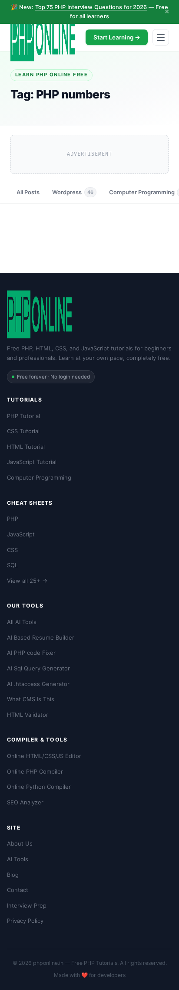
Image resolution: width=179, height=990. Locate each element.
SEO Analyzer (25, 802)
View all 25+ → (27, 580)
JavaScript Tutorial (31, 461)
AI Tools (17, 859)
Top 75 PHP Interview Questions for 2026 (91, 7)
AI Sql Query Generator (38, 668)
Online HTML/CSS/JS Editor (44, 755)
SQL (12, 565)
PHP (12, 518)
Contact (17, 889)
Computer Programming (39, 477)
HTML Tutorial (26, 446)
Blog (13, 874)
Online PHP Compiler (35, 771)
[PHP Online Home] (42, 37)
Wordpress (72, 192)
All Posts (28, 192)
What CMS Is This (30, 699)
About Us (20, 843)
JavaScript (21, 534)
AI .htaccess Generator (38, 683)
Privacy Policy (25, 920)
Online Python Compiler (39, 786)
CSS (12, 549)
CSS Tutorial (23, 431)
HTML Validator (27, 714)
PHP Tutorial (23, 415)
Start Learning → (116, 37)
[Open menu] (160, 37)
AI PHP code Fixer (31, 652)
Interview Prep (26, 905)
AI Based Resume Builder (40, 637)
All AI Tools (21, 621)
